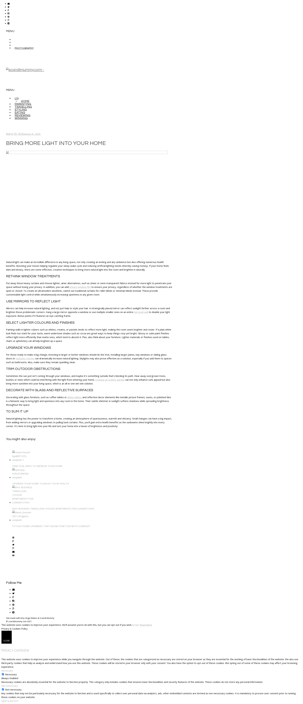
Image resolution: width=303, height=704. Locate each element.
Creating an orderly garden (110, 379)
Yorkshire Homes (24, 358)
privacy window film (80, 287)
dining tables (74, 397)
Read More (146, 624)
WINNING (21, 118)
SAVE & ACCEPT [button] (10, 700)
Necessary (11, 674)
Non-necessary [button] (9, 685)
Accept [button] (135, 624)
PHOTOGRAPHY (24, 48)
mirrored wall (140, 312)
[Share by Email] (13, 552)
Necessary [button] (7, 670)
